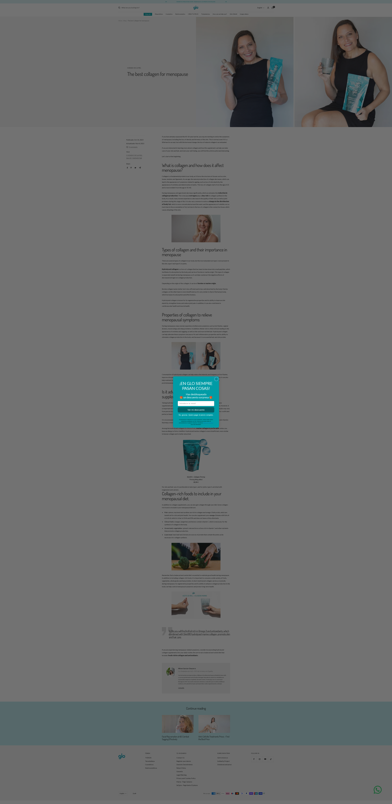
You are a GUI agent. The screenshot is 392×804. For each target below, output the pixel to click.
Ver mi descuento (196, 410)
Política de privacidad (208, 422)
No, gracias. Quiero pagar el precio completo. (196, 415)
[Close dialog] (216, 379)
